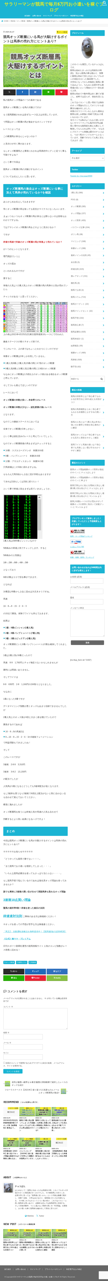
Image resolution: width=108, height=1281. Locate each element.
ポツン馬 (77, 234)
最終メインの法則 (81, 255)
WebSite (30, 1216)
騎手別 (76, 367)
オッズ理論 (78, 213)
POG (74, 200)
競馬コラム (22, 962)
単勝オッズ (78, 248)
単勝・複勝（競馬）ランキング (82, 557)
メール (7, 1043)
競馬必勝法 (78, 332)
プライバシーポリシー (61, 15)
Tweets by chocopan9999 (81, 176)
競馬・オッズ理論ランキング (81, 536)
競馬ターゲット (80, 304)
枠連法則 (77, 269)
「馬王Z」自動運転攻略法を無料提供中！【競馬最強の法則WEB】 (34, 931)
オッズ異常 (78, 220)
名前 (6, 1033)
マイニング (78, 241)
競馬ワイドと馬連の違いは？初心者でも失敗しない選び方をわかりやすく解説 (85, 447)
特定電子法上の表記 (77, 15)
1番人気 (77, 193)
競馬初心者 (77, 325)
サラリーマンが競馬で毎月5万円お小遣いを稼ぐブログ (54, 6)
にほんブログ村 (77, 547)
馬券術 (33, 962)
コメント (8, 1007)
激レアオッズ (79, 276)
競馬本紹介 (77, 339)
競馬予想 (77, 318)
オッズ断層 (10, 962)
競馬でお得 (77, 290)
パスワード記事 (80, 227)
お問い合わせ (36, 15)
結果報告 (77, 346)
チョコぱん (20, 1186)
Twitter (41, 1216)
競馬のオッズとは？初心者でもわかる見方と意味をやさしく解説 (85, 436)
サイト (6, 1053)
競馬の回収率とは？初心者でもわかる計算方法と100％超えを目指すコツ (86, 399)
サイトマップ (47, 15)
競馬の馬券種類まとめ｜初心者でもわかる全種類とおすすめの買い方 (85, 412)
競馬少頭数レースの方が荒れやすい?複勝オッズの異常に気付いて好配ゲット (87, 504)
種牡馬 (75, 283)
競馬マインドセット (82, 311)
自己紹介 (27, 15)
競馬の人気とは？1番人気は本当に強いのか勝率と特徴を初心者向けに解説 (86, 425)
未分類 (75, 262)
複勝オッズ (78, 353)
